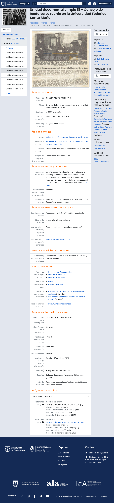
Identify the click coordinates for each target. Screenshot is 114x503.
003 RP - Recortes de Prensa (24, 39)
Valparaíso (59, 284)
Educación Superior (56, 277)
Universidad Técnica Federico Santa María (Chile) (67, 137)
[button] (89, 3)
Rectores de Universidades (60, 272)
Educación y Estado (56, 274)
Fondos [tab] (6, 29)
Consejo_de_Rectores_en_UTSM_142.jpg (64, 422)
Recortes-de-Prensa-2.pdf (58, 239)
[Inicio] (10, 4)
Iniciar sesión (104, 4)
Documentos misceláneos (59, 304)
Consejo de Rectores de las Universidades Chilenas (103, 122)
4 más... (9, 93)
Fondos (61, 461)
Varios (52, 23)
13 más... (9, 48)
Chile (50, 281)
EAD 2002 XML (103, 64)
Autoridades (63, 453)
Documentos (64, 457)
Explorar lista (102, 45)
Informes (101, 43)
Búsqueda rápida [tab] (10, 34)
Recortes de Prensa (38, 23)
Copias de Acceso (42, 396)
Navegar (24, 4)
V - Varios (15, 43)
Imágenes (62, 465)
